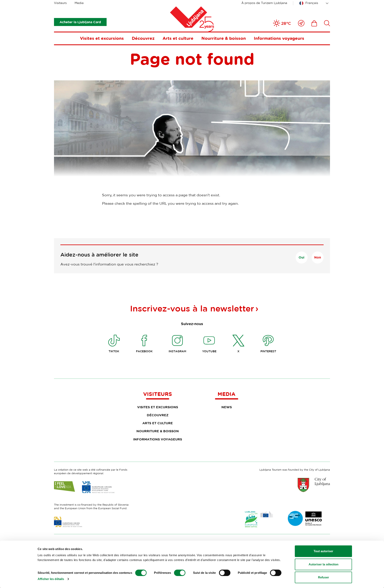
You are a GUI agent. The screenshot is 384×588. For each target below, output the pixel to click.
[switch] (179, 573)
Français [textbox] (311, 3)
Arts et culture (178, 38)
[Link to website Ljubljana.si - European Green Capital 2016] (259, 519)
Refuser (323, 577)
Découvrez (143, 38)
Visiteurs (60, 3)
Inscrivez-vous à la (192, 308)
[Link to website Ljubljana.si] (314, 485)
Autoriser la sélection (323, 564)
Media (79, 3)
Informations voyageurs (279, 38)
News (226, 407)
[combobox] (314, 3)
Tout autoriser (323, 551)
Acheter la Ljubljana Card (80, 22)
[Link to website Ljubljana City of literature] (305, 518)
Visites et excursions (102, 38)
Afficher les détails (51, 579)
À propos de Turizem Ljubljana (264, 3)
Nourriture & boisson (223, 38)
